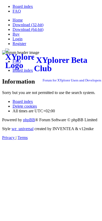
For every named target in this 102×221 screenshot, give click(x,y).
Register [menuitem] (19, 43)
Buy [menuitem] (16, 34)
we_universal (22, 128)
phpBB (29, 120)
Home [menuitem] (18, 20)
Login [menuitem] (17, 39)
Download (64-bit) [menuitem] (28, 29)
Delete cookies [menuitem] (25, 106)
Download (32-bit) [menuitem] (28, 25)
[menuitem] (23, 6)
